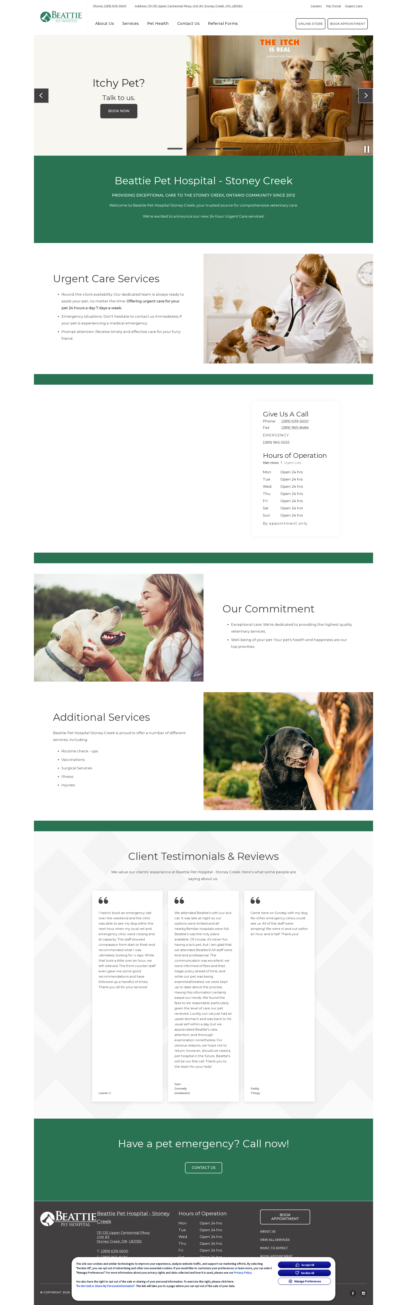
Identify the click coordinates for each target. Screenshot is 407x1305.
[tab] (272, 463)
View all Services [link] (275, 1239)
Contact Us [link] (188, 23)
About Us (104, 23)
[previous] (41, 95)
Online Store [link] (310, 24)
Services (130, 23)
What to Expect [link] (274, 1247)
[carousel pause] (366, 149)
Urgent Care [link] (353, 6)
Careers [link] (316, 6)
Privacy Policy (243, 1272)
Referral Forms (223, 23)
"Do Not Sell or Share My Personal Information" (105, 1286)
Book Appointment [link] (347, 24)
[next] (365, 95)
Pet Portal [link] (333, 6)
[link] (61, 16)
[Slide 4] (232, 149)
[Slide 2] (194, 149)
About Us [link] (268, 1231)
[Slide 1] (174, 148)
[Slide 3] (213, 149)
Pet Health (158, 23)
